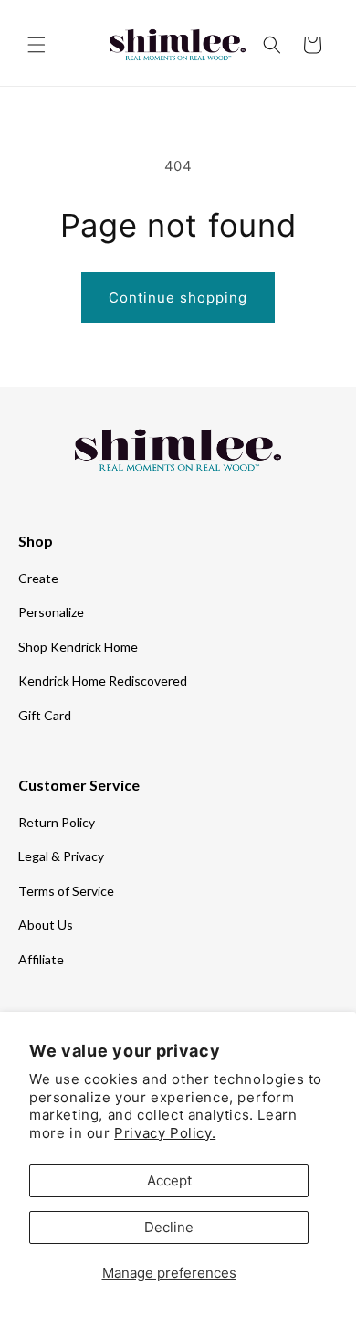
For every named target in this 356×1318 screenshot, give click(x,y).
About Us (45, 924)
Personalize (51, 612)
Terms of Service (66, 890)
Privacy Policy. (164, 1133)
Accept (169, 1180)
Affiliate (41, 959)
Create (38, 578)
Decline (169, 1227)
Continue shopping (178, 297)
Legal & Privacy (61, 856)
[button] (36, 45)
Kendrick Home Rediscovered (102, 680)
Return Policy (56, 822)
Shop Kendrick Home (78, 646)
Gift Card (44, 715)
